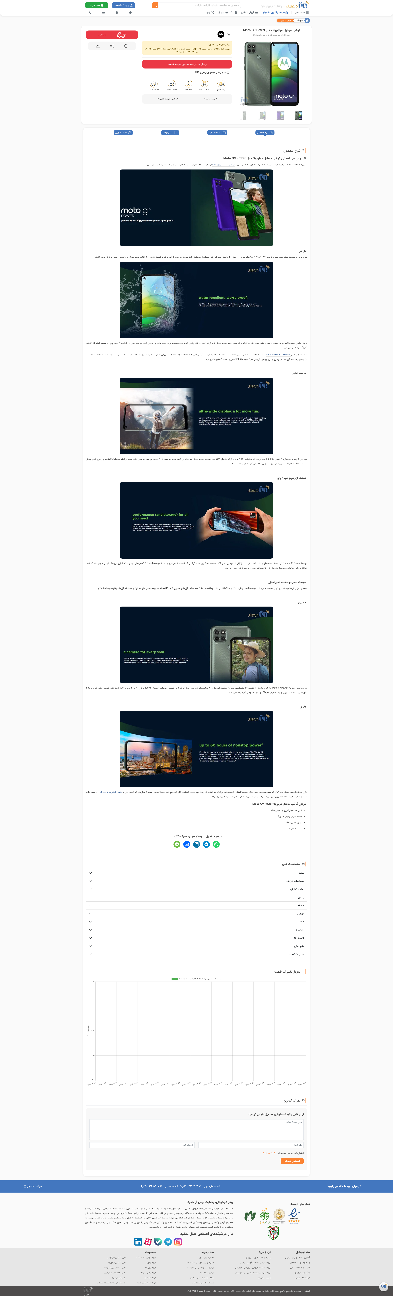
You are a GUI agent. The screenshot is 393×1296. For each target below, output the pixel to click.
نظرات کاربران (121, 132)
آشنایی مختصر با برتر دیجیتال (297, 1257)
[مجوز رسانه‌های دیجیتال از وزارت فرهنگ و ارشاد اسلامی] (279, 1216)
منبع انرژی (299, 946)
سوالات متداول (34, 1186)
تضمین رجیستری (206, 1257)
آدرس (209, 12)
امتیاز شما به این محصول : (290, 1153)
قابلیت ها (299, 938)
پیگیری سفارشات (207, 1272)
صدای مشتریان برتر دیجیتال (202, 1277)
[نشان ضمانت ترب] (302, 1216)
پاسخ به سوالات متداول (300, 1262)
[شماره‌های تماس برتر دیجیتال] (90, 12)
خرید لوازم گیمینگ (148, 1272)
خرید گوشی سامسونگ (146, 1257)
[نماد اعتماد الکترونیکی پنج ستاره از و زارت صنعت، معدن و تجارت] (294, 1216)
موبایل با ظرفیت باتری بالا (167, 99)
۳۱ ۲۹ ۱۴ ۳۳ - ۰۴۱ (192, 1186)
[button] (239, 73)
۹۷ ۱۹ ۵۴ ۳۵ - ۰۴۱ (152, 1186)
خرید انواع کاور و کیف (146, 1283)
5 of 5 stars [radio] (263, 1153)
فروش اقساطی (247, 12)
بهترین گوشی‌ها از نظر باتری (110, 792)
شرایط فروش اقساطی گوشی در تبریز (255, 1262)
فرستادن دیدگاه (292, 1161)
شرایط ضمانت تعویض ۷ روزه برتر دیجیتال (253, 1267)
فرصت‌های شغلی (302, 1277)
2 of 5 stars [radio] (272, 1153)
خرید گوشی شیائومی (116, 1257)
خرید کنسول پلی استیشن (115, 1267)
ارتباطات (300, 930)
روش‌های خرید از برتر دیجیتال (258, 1257)
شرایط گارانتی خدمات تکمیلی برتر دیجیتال (253, 1272)
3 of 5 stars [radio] (269, 1153)
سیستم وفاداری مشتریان (274, 12)
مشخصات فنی (215, 132)
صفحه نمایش (297, 889)
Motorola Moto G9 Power (278, 354)
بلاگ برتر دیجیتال (226, 12)
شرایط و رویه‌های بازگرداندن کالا (200, 1262)
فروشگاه (300, 20)
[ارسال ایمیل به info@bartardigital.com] (103, 12)
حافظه (301, 905)
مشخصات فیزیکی (295, 881)
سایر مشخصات (296, 954)
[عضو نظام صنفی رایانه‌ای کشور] (250, 1216)
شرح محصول (262, 132)
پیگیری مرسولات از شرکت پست (200, 1267)
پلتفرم (301, 897)
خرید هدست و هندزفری (115, 1272)
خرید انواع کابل (149, 1277)
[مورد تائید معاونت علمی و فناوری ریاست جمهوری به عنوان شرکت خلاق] (265, 1216)
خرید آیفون (151, 1262)
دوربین (300, 913)
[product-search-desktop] (155, 5)
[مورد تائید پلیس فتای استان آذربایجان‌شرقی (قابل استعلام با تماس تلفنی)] (273, 1232)
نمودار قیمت (168, 132)
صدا (302, 922)
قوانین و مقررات (264, 1277)
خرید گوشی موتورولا (117, 1262)
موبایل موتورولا (286, 20)
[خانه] (307, 20)
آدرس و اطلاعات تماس (300, 1267)
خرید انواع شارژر (118, 1277)
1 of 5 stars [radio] (274, 1153)
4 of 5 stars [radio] (266, 1153)
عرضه (301, 873)
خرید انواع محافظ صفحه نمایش (111, 1283)
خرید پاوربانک (150, 1267)
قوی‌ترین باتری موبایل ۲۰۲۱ (223, 164)
